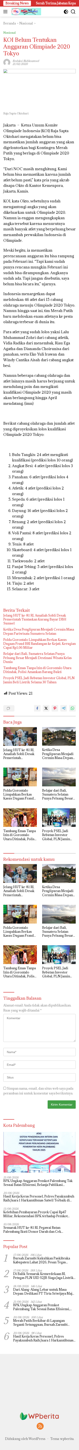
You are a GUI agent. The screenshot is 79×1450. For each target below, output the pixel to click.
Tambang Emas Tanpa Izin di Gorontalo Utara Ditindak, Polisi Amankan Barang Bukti (37, 670)
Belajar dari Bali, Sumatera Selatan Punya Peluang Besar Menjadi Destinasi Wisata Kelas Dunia (37, 658)
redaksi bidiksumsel (26, 61)
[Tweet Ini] (46, 708)
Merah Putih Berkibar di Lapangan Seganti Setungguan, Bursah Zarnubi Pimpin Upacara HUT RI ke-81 (40, 1323)
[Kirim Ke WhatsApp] (72, 708)
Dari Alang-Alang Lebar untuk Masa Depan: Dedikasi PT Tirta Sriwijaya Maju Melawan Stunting (43, 1292)
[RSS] (40, 1426)
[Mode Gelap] (65, 11)
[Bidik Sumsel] (25, 11)
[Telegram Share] (63, 708)
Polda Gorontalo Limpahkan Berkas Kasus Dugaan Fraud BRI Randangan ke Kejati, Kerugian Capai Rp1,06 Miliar (39, 644)
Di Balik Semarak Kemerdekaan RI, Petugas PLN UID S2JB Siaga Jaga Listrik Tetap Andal (43, 1276)
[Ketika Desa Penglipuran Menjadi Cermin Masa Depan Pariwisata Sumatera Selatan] (59, 736)
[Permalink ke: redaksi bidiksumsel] (6, 62)
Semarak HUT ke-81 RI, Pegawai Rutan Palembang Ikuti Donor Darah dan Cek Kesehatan (32, 1230)
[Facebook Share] (37, 708)
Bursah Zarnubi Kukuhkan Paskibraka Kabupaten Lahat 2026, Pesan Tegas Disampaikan (41, 1260)
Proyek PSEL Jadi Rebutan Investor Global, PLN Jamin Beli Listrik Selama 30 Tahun (39, 680)
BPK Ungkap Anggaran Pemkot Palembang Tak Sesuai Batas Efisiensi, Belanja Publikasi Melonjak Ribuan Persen (38, 1183)
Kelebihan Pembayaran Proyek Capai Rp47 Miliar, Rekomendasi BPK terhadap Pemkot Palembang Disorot (35, 1214)
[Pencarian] (73, 11)
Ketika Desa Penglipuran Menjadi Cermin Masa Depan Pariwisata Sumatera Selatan (38, 631)
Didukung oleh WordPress (25, 1439)
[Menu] (6, 11)
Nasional (9, 33)
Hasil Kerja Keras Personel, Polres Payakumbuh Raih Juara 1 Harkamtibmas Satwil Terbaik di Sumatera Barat (38, 1198)
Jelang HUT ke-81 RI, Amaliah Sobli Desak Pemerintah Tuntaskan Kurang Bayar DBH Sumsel (34, 619)
